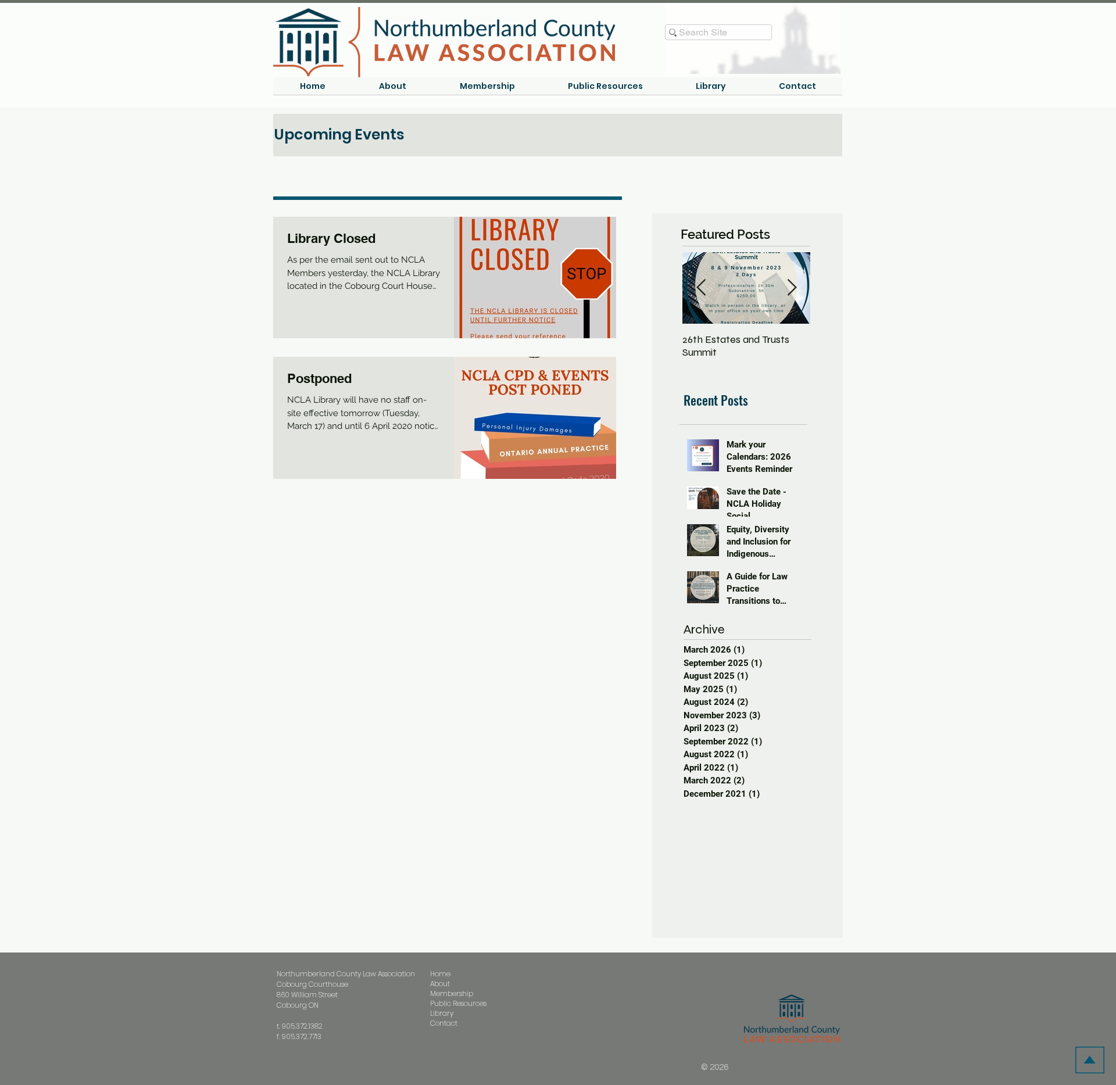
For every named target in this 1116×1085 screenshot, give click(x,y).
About (440, 984)
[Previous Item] (701, 288)
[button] (392, 89)
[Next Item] (791, 288)
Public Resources (458, 1003)
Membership (451, 993)
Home (440, 974)
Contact (443, 1023)
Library (441, 1013)
